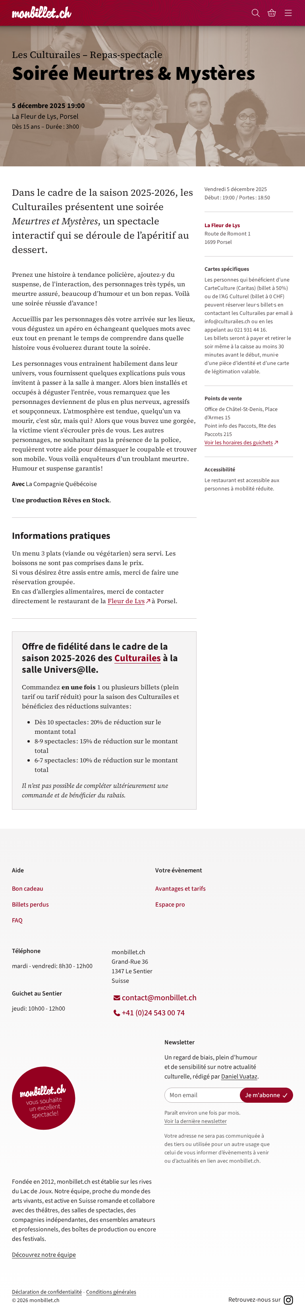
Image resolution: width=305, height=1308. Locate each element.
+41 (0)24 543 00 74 (153, 1013)
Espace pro (170, 904)
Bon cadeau (27, 888)
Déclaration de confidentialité (47, 1292)
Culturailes (137, 658)
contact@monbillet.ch (159, 997)
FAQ (17, 920)
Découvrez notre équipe (44, 1254)
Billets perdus (30, 904)
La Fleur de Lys (222, 226)
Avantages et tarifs (180, 888)
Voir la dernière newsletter (195, 1121)
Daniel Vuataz (239, 1076)
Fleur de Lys (126, 600)
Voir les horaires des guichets (239, 443)
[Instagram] (287, 1299)
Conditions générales (111, 1292)
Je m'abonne (262, 1095)
